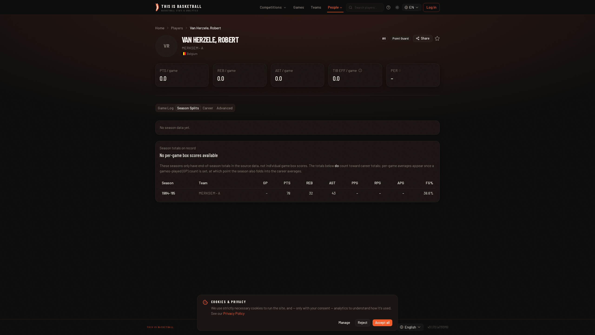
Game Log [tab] (166, 108)
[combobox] (412, 7)
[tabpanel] (297, 161)
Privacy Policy (234, 313)
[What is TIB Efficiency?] (360, 70)
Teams (316, 7)
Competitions (271, 7)
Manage (344, 323)
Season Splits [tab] (188, 108)
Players (177, 28)
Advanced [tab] (225, 108)
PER (396, 70)
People (333, 7)
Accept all (382, 323)
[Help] (388, 7)
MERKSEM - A (192, 48)
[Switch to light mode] (397, 7)
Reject (362, 323)
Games (298, 7)
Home (159, 28)
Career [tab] (208, 108)
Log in (431, 7)
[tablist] (195, 108)
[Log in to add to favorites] (437, 38)
